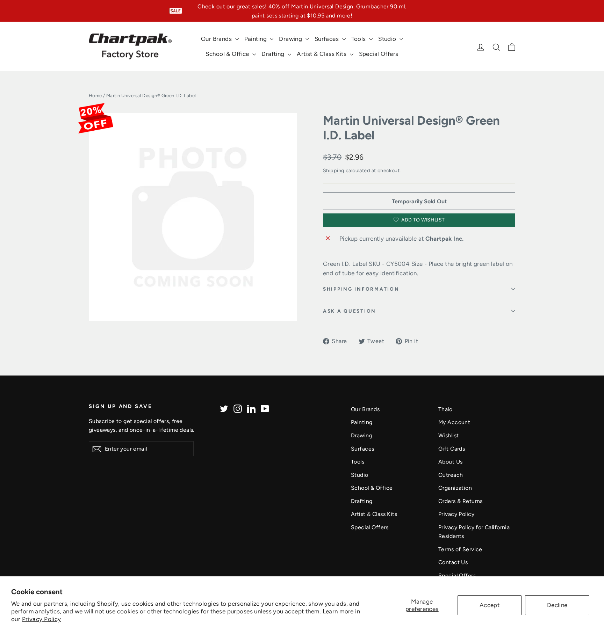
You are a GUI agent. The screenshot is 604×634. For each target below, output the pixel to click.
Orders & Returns (460, 501)
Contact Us (453, 562)
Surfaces (327, 38)
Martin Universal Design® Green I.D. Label (411, 128)
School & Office (228, 53)
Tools (359, 38)
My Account (454, 422)
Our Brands (217, 38)
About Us (450, 461)
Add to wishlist (422, 220)
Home (95, 95)
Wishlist (448, 435)
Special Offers (378, 53)
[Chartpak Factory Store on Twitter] (224, 408)
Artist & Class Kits (322, 53)
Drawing (291, 38)
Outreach (450, 475)
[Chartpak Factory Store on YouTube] (265, 408)
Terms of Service (460, 549)
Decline (557, 605)
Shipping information (361, 289)
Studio (388, 38)
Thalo (445, 409)
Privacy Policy (41, 618)
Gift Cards (451, 448)
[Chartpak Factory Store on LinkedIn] (251, 408)
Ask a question (349, 311)
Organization (455, 487)
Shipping (333, 170)
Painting (256, 38)
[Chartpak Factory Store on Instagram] (237, 408)
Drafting (273, 53)
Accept (490, 605)
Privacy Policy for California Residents (474, 531)
